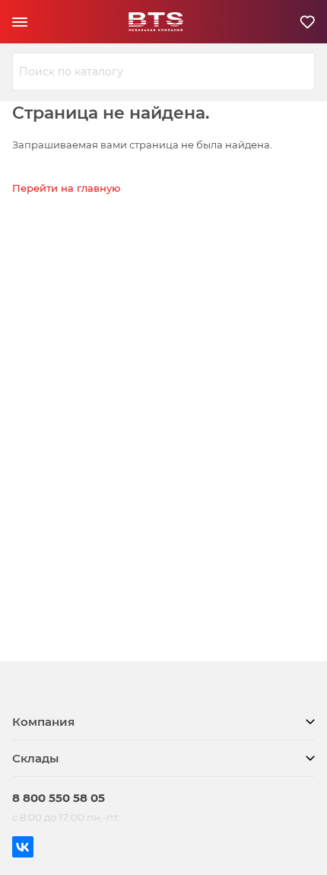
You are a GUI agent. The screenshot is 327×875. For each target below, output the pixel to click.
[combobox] (163, 71)
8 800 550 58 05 (58, 798)
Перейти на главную (66, 188)
